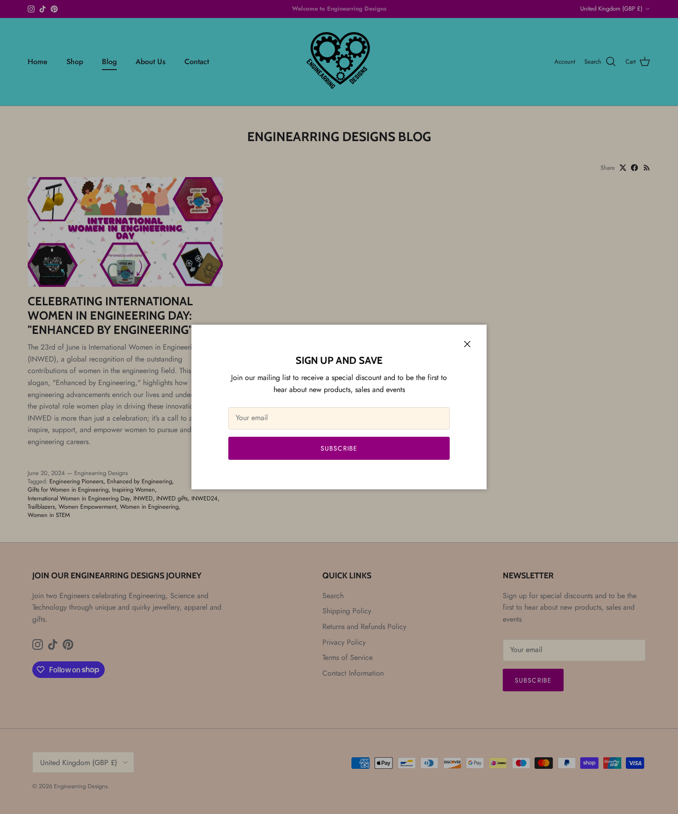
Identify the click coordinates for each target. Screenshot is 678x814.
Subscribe (339, 448)
